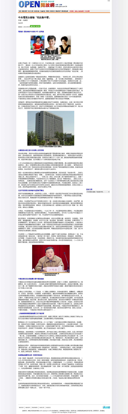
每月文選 (30, 11)
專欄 (47, 11)
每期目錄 (36, 11)
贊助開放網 (64, 11)
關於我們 (24, 11)
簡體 (109, 0)
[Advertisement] (50, 396)
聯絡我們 (58, 11)
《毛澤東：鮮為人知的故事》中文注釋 (79, 11)
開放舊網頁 (35, 407)
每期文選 (42, 407)
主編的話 (42, 11)
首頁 (20, 11)
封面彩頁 (52, 11)
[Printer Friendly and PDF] (35, 27)
